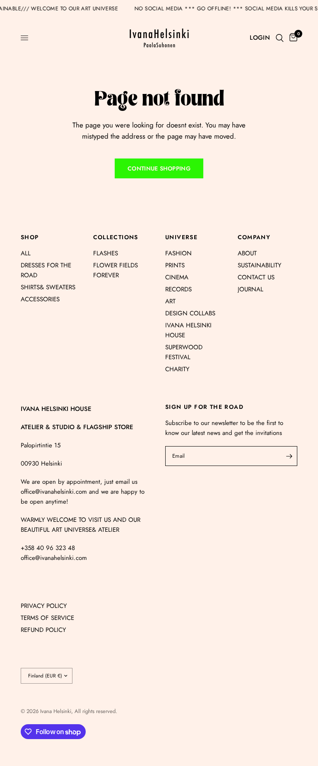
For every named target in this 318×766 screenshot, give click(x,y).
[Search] (280, 38)
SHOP (30, 237)
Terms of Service (47, 617)
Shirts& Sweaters (48, 287)
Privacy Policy (44, 605)
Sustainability (259, 265)
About (247, 253)
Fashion (178, 253)
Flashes (105, 253)
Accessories (40, 299)
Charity (177, 369)
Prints (175, 265)
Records (178, 289)
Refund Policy (43, 629)
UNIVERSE (181, 237)
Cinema (176, 277)
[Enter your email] (289, 456)
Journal (250, 289)
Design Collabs (190, 313)
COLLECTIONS (115, 237)
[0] (292, 38)
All (26, 253)
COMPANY (254, 237)
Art (170, 301)
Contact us (256, 277)
